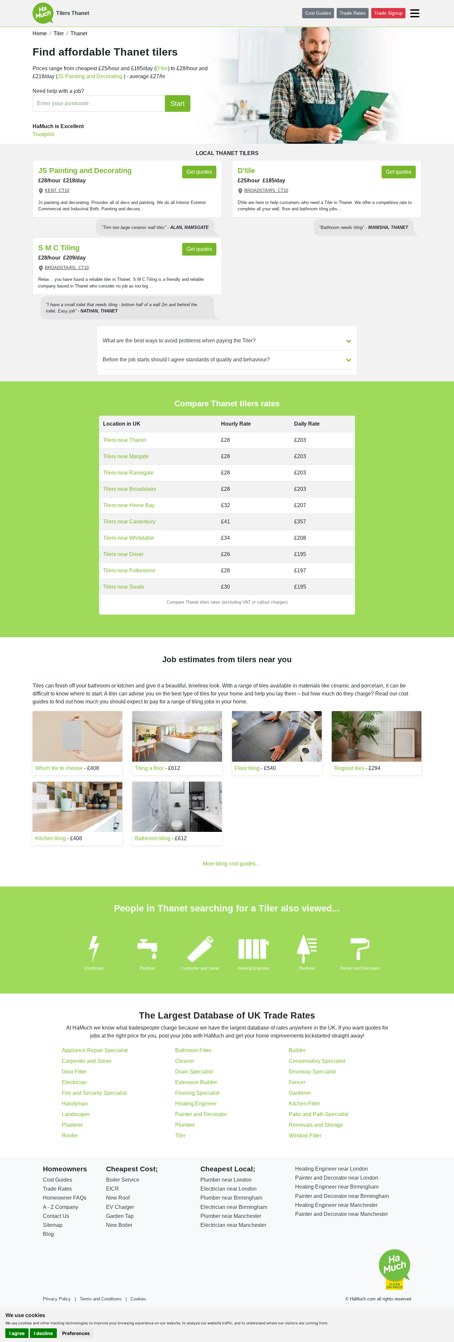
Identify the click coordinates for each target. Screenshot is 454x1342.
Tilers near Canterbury (129, 521)
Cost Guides (318, 13)
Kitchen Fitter (304, 1103)
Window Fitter (305, 1135)
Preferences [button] (76, 1333)
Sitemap (52, 1225)
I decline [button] (43, 1333)
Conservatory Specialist (317, 1061)
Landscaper (76, 1114)
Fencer (297, 1082)
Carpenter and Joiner (200, 968)
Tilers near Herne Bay (129, 505)
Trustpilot (43, 134)
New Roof (118, 1198)
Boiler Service (122, 1180)
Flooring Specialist (197, 1093)
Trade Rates (353, 13)
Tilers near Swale (123, 587)
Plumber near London (226, 1180)
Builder (297, 1050)
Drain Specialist (194, 1071)
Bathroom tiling (152, 838)
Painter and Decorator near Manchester (341, 1214)
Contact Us (56, 1216)
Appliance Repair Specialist (95, 1050)
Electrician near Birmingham (233, 1207)
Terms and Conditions (101, 1298)
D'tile (162, 68)
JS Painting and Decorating (90, 76)
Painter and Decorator (360, 968)
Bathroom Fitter (193, 1050)
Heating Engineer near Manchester (336, 1205)
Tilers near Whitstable (128, 538)
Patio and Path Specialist (318, 1114)
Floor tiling (247, 768)
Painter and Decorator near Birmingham (342, 1196)
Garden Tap (120, 1216)
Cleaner (184, 1061)
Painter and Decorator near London (336, 1178)
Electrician (94, 968)
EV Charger (120, 1207)
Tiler (180, 1135)
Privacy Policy (57, 1298)
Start (177, 103)
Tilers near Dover (123, 554)
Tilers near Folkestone (129, 570)
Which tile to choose (59, 768)
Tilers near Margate (126, 456)
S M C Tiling (58, 248)
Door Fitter (74, 1071)
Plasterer (307, 968)
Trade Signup (388, 13)
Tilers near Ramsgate (128, 473)
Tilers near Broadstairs (129, 489)
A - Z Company (60, 1207)
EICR (112, 1189)
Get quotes (199, 172)
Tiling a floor (149, 768)
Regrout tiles (349, 768)
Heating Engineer (254, 968)
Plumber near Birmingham (231, 1198)
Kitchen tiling (50, 838)
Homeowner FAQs (64, 1198)
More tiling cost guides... (231, 863)
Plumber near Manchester (230, 1216)
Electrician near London (228, 1189)
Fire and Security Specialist (94, 1093)
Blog (48, 1234)
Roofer (70, 1135)
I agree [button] (17, 1333)
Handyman (75, 1103)
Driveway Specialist (312, 1071)
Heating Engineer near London (331, 1169)
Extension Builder (196, 1082)
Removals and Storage (316, 1125)
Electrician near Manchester (233, 1225)
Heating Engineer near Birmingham (337, 1187)
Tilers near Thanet (124, 440)
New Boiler (119, 1225)
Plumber (147, 968)
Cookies (138, 1298)
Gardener (300, 1093)
